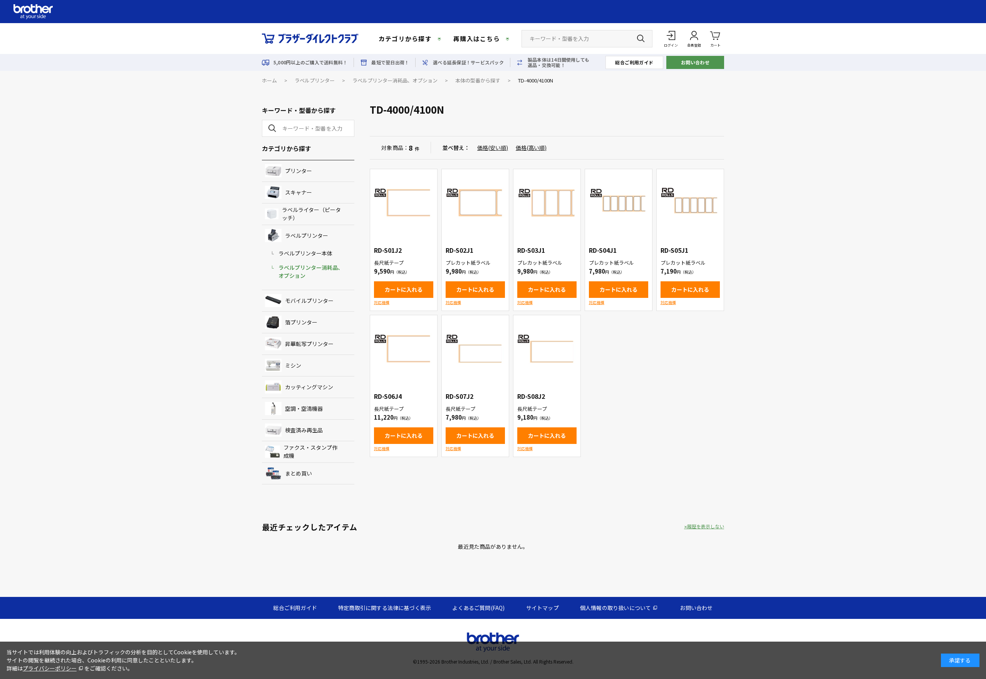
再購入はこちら (476, 38)
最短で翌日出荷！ (390, 62)
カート (715, 45)
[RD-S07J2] (475, 348)
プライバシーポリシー (50, 668)
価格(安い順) (492, 147)
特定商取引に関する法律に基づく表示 (384, 608)
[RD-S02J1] (475, 202)
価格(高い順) (531, 147)
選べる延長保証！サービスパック (468, 62)
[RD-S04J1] (618, 202)
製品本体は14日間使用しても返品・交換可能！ (558, 62)
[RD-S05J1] (690, 202)
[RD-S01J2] (403, 202)
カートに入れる (404, 289)
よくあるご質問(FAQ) (478, 608)
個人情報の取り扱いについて (615, 608)
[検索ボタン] (641, 38)
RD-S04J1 (603, 250)
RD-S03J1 (531, 250)
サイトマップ (542, 608)
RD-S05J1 (674, 250)
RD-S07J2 (459, 396)
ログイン (671, 45)
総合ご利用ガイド (634, 62)
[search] (270, 128)
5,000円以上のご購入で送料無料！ (310, 62)
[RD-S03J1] (546, 202)
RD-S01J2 (388, 250)
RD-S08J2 (531, 396)
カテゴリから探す (405, 38)
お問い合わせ (695, 62)
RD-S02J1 (459, 250)
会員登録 (694, 45)
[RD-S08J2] (546, 348)
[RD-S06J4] (403, 348)
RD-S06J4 (388, 396)
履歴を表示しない (705, 526)
